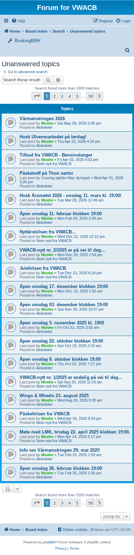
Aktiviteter (44, 127)
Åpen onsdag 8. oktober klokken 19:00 (60, 359)
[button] (37, 96)
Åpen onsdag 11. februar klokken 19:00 (61, 213)
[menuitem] (123, 21)
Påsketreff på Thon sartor (46, 173)
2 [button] (54, 96)
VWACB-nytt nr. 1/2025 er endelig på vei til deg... (71, 377)
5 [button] (77, 96)
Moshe (47, 123)
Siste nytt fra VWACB (53, 164)
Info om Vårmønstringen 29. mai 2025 (60, 450)
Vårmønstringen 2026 (42, 118)
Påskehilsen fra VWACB (45, 413)
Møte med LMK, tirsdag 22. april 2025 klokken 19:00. (75, 432)
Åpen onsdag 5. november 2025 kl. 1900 (62, 322)
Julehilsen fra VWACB (43, 268)
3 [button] (62, 96)
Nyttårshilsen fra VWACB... (48, 231)
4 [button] (69, 96)
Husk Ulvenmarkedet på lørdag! (53, 136)
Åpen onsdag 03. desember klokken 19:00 (64, 304)
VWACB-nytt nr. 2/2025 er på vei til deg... (62, 250)
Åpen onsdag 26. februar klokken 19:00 (61, 468)
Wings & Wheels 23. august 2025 (54, 395)
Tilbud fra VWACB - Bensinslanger (56, 155)
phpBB (48, 542)
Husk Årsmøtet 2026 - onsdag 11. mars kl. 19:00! (70, 195)
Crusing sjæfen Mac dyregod (65, 178)
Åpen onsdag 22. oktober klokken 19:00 (61, 341)
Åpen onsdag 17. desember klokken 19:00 (64, 286)
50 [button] (90, 96)
